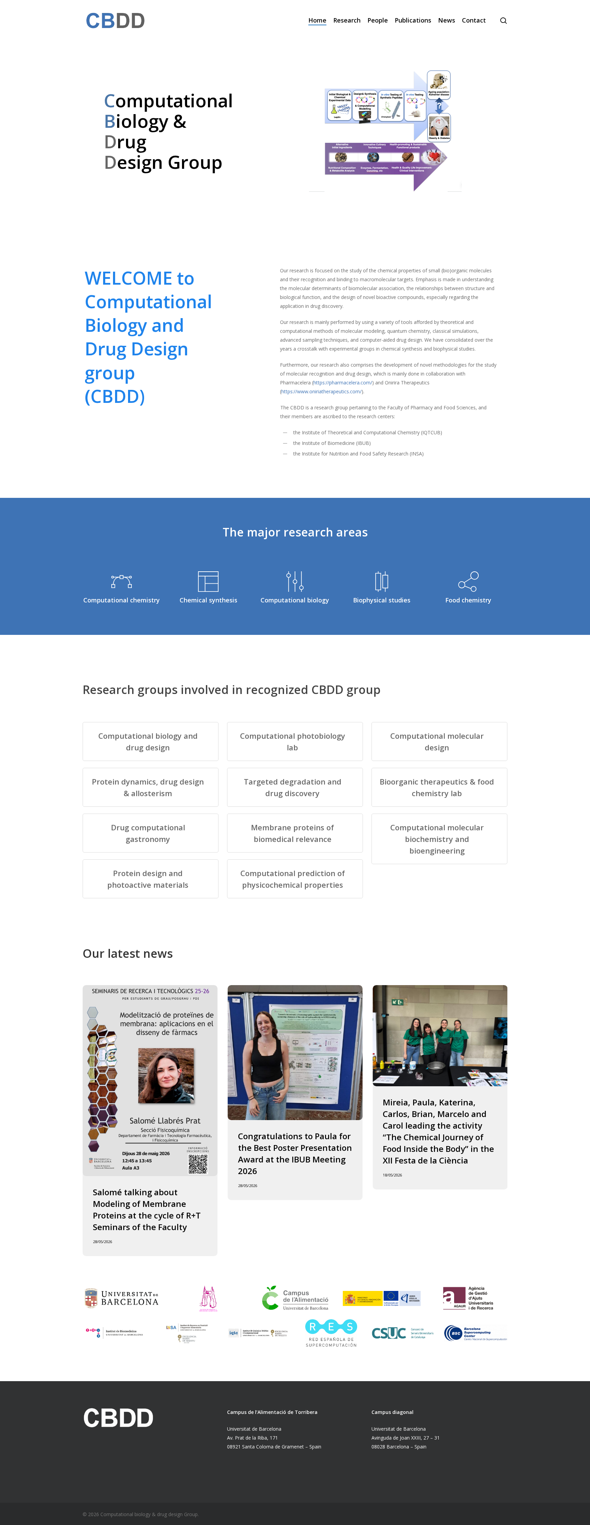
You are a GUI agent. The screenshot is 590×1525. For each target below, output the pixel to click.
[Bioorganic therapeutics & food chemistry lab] (439, 787)
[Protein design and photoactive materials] (150, 879)
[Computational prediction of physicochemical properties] (295, 879)
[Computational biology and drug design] (150, 741)
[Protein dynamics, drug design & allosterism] (150, 787)
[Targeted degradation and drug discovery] (295, 787)
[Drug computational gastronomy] (150, 833)
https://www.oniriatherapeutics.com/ (321, 391)
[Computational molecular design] (439, 741)
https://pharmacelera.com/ (342, 382)
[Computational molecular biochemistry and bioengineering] (439, 839)
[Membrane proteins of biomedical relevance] (295, 833)
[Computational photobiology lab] (295, 741)
